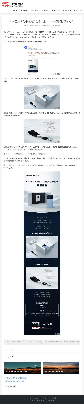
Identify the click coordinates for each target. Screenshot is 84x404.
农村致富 (45, 10)
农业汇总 (66, 10)
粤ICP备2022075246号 (48, 400)
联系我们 (39, 400)
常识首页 (14, 10)
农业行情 (55, 10)
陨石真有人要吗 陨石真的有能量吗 (16, 378)
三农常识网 (39, 398)
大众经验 (24, 10)
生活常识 (34, 10)
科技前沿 (37, 25)
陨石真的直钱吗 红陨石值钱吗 (14, 381)
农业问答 (77, 10)
